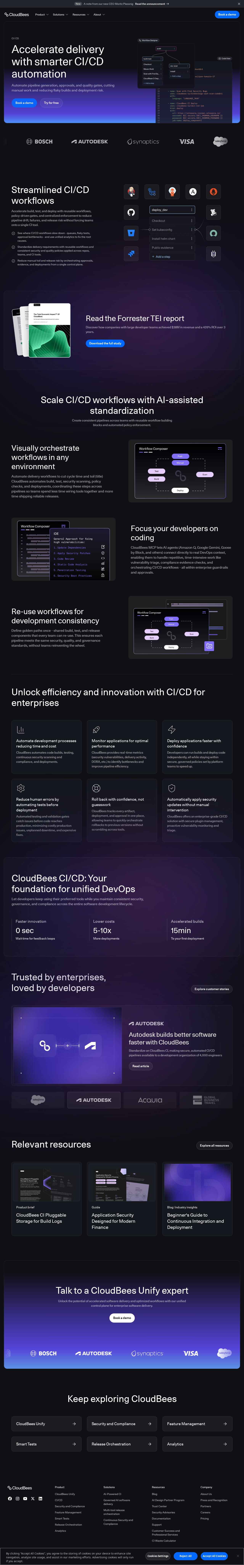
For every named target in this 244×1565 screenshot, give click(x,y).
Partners (206, 1506)
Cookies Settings (158, 1556)
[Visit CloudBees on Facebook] (10, 1498)
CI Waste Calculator (164, 1540)
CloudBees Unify (65, 1494)
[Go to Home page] (17, 14)
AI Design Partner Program (168, 1500)
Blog (154, 1494)
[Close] (238, 1556)
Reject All (186, 1556)
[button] (42, 14)
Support (157, 1524)
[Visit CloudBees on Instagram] (17, 1498)
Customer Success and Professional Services (166, 1532)
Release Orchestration (68, 1524)
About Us (206, 1494)
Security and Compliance (70, 1506)
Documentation (161, 1518)
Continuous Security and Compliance (118, 1522)
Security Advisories (163, 1512)
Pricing (205, 1518)
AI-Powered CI (112, 1494)
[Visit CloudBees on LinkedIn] (40, 1498)
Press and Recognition (214, 1500)
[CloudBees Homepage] (20, 1487)
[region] (122, 1556)
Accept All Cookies (214, 1556)
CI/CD (58, 1500)
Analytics (60, 1530)
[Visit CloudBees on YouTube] (25, 1498)
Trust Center (159, 1506)
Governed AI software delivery (117, 1502)
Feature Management (68, 1512)
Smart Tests (62, 1518)
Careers (205, 1512)
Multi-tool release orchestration (114, 1512)
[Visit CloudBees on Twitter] (32, 1498)
